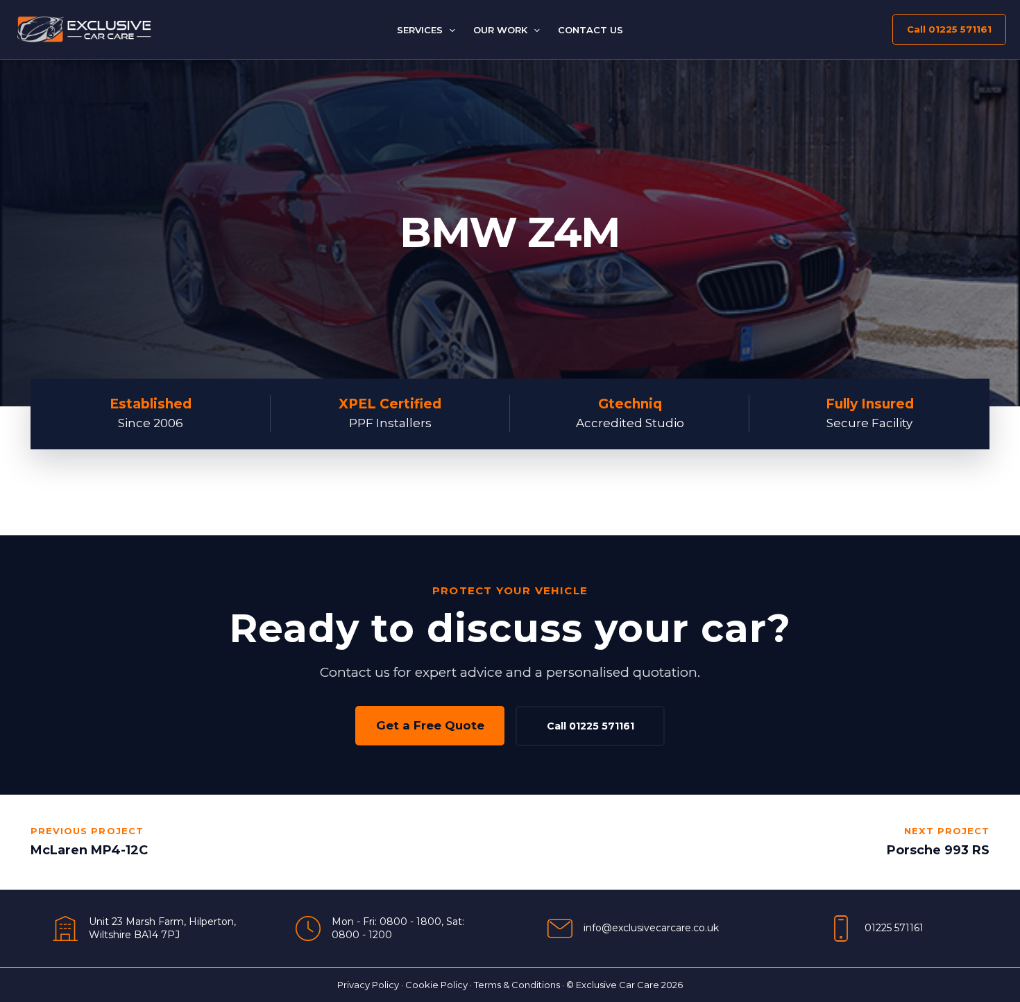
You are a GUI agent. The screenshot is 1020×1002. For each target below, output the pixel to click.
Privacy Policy (368, 984)
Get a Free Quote (430, 725)
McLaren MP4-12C (89, 850)
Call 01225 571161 (590, 726)
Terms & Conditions (517, 984)
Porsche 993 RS (938, 850)
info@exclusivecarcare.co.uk (651, 928)
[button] (449, 29)
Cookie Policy (436, 984)
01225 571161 (894, 928)
